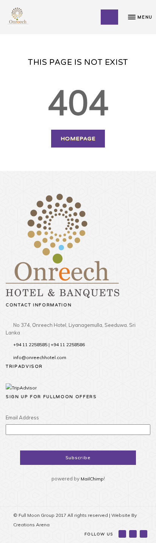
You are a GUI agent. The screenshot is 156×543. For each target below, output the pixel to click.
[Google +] (133, 534)
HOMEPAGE (78, 138)
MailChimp (92, 479)
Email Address (22, 417)
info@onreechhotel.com (39, 357)
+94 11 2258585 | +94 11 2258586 (49, 344)
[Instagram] (144, 534)
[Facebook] (123, 534)
